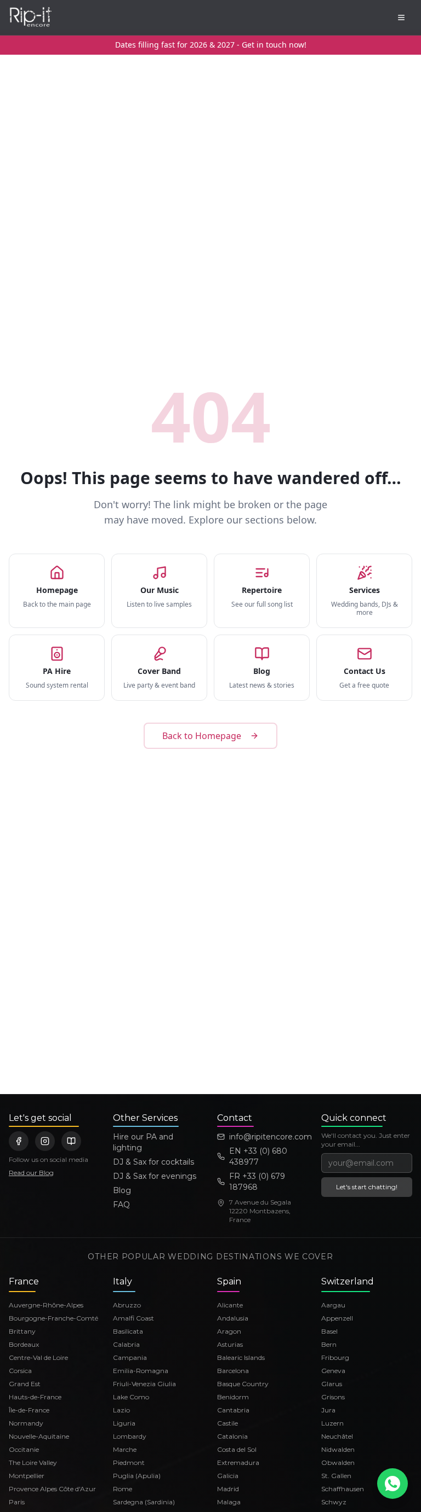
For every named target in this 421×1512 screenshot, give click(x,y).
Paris (17, 1502)
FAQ (121, 1204)
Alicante (230, 1305)
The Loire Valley (33, 1462)
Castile (227, 1423)
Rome (122, 1489)
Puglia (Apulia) (137, 1476)
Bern (329, 1344)
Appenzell (337, 1318)
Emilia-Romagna (140, 1370)
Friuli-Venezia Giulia (144, 1384)
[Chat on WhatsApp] (392, 1483)
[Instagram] (45, 1141)
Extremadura (238, 1462)
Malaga (229, 1502)
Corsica (20, 1370)
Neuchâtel (337, 1436)
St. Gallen (336, 1476)
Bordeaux (24, 1344)
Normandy (26, 1423)
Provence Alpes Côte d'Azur (52, 1489)
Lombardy (129, 1436)
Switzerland (347, 1281)
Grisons (333, 1397)
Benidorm (233, 1397)
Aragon (229, 1331)
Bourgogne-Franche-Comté (53, 1318)
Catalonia (232, 1436)
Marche (124, 1449)
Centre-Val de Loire (38, 1357)
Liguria (124, 1423)
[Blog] (71, 1141)
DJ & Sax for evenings (154, 1176)
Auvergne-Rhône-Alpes (46, 1305)
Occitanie (24, 1449)
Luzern (332, 1423)
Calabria (126, 1344)
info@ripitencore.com (268, 1137)
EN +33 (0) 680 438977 (258, 1156)
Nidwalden (338, 1449)
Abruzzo (127, 1305)
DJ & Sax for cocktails (153, 1162)
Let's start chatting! (366, 1187)
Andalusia (232, 1318)
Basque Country (243, 1384)
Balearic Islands (241, 1357)
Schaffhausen (342, 1489)
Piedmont (129, 1462)
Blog (122, 1190)
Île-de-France (29, 1410)
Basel (329, 1331)
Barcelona (233, 1370)
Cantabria (233, 1410)
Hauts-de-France (35, 1397)
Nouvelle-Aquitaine (39, 1436)
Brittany (22, 1331)
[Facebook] (19, 1141)
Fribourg (335, 1357)
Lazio (121, 1410)
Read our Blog (31, 1172)
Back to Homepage (201, 736)
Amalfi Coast (133, 1318)
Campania (130, 1357)
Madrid (228, 1489)
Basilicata (128, 1331)
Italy (122, 1281)
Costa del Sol (237, 1449)
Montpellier (26, 1476)
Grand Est (25, 1384)
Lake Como (131, 1397)
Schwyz (333, 1502)
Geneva (333, 1370)
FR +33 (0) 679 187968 (257, 1181)
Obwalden (338, 1462)
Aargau (333, 1305)
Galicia (227, 1476)
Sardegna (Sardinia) (144, 1502)
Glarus (331, 1384)
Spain (229, 1281)
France (24, 1281)
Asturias (230, 1344)
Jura (328, 1410)
